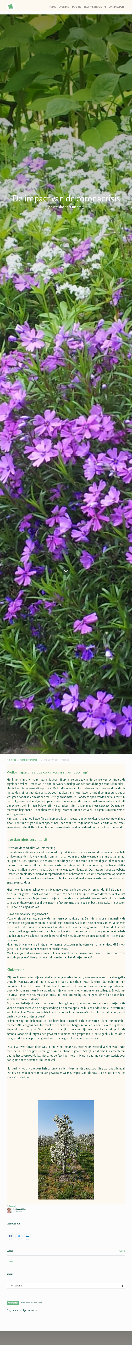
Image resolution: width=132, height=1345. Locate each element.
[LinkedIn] (27, 1236)
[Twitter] (19, 1236)
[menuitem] (52, 6)
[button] (105, 6)
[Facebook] (10, 1236)
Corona (12, 1206)
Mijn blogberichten (28, 760)
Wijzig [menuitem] (122, 1251)
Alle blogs (11, 760)
